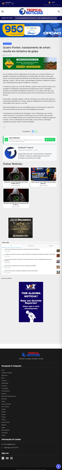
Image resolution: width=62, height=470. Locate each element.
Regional (4, 425)
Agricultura (4, 375)
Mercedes (4, 398)
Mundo (3, 401)
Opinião (4, 409)
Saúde (3, 427)
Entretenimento (6, 391)
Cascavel (4, 380)
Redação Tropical (25, 147)
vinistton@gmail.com (9, 444)
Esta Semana (31, 245)
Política (4, 419)
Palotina (4, 412)
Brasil (3, 378)
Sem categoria (5, 430)
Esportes (4, 393)
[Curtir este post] (4, 127)
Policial (3, 417)
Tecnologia (4, 432)
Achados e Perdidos (7, 372)
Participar (51, 139)
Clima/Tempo (5, 383)
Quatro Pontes (7, 43)
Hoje (11, 245)
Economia (4, 385)
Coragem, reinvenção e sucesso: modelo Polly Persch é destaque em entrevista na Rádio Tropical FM (29, 254)
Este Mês (51, 245)
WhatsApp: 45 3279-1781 (11, 447)
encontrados (5, 388)
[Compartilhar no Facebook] (33, 131)
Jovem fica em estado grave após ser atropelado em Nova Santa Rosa (21, 249)
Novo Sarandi (5, 406)
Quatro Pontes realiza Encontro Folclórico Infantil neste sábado (20, 265)
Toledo (3, 435)
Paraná (3, 414)
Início (3, 370)
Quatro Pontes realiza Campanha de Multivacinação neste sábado (21, 270)
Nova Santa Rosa (6, 404)
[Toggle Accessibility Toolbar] (58, 466)
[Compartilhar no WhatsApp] (36, 131)
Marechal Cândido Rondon (9, 396)
